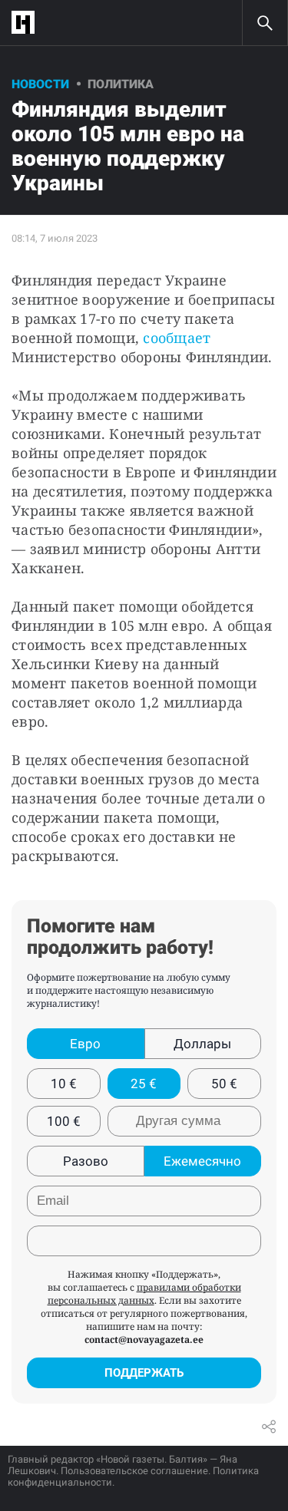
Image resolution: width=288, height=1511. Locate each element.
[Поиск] (265, 23)
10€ (64, 1083)
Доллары (202, 1043)
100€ (64, 1121)
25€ (144, 1083)
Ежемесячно (202, 1161)
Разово (85, 1161)
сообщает (176, 337)
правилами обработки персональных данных (144, 1294)
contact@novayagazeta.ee (144, 1339)
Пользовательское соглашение (134, 1470)
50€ (224, 1083)
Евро (85, 1043)
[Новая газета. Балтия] (27, 22)
